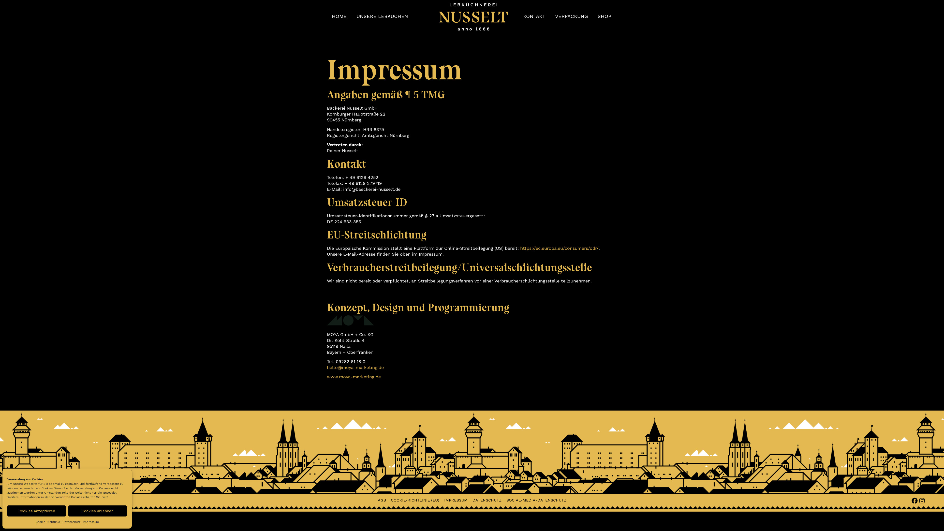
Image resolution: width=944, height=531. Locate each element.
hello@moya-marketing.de (355, 367)
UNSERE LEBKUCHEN (382, 16)
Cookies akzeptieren (36, 511)
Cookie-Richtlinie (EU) (415, 500)
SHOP (604, 16)
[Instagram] (922, 501)
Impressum (91, 522)
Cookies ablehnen (98, 511)
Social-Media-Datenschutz (536, 500)
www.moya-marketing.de (354, 376)
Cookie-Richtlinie (48, 522)
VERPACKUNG (571, 16)
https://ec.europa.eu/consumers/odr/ (559, 248)
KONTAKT (534, 16)
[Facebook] (915, 501)
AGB (382, 500)
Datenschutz (71, 522)
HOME (339, 16)
